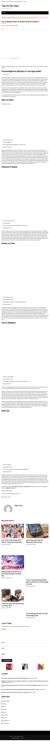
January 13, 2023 (5, 25)
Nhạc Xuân (5, 717)
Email (3, 648)
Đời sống (4, 703)
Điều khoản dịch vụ (19, 1)
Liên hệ (24, 1)
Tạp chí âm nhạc (10, 5)
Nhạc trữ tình (5, 715)
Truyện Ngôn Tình (6, 720)
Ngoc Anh (13, 25)
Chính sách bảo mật (10, 1)
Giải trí (4, 706)
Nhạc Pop (5, 709)
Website (3, 654)
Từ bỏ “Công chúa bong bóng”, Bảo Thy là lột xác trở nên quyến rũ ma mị (37, 574)
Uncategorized (6, 723)
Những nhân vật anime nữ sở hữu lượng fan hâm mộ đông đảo (11, 574)
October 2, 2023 (29, 608)
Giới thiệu (3, 1)
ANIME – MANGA (6, 701)
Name (3, 642)
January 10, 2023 (29, 544)
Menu (4, 12)
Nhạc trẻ (4, 712)
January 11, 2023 (5, 577)
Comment (4, 629)
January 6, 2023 (4, 544)
